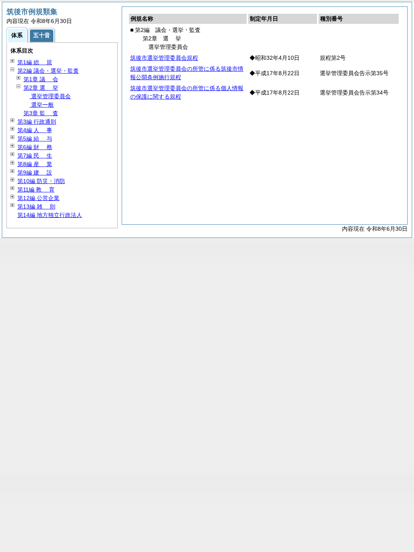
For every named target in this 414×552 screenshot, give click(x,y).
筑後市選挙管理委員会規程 (164, 58)
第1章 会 (40, 79)
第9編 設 (34, 172)
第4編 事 (34, 130)
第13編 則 (36, 206)
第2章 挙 (40, 87)
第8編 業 (34, 164)
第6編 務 (34, 147)
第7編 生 (34, 155)
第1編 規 (34, 62)
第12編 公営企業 (38, 198)
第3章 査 (40, 113)
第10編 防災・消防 (41, 181)
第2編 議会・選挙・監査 (48, 70)
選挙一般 (42, 104)
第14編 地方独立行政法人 (49, 215)
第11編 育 (36, 189)
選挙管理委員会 (50, 96)
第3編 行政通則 (36, 121)
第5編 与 (34, 138)
